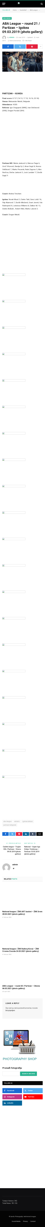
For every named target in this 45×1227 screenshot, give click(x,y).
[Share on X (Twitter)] (20, 46)
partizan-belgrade (9, 825)
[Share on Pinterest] (32, 46)
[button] (13, 285)
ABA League (7, 18)
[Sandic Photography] (22, 4)
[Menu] (3, 3)
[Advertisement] (22, 137)
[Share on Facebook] (8, 46)
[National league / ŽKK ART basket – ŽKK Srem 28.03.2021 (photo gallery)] (22, 897)
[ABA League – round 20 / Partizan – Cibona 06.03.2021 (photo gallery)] (22, 971)
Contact (33, 1221)
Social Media (16, 1221)
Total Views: (6, 1203)
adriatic (17, 821)
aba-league (7, 821)
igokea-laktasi (27, 821)
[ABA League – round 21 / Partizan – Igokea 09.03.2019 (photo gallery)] (22, 62)
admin (11, 37)
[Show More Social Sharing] (40, 46)
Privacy (25, 1221)
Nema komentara (15, 40)
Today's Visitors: (8, 1201)
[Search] (41, 3)
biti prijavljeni (10, 1010)
